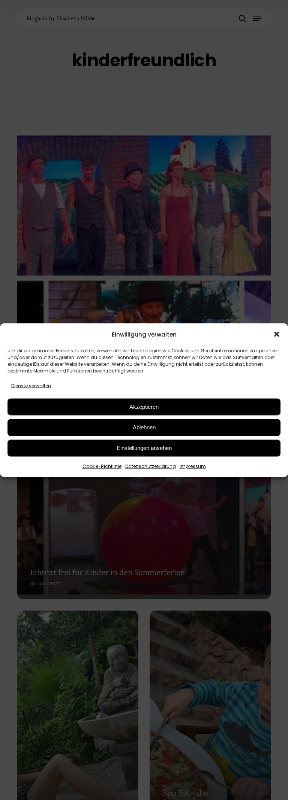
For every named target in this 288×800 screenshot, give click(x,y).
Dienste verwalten (31, 385)
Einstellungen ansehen (144, 448)
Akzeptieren (144, 407)
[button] (276, 334)
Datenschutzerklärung (150, 466)
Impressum (193, 466)
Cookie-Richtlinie (102, 466)
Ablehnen (144, 427)
